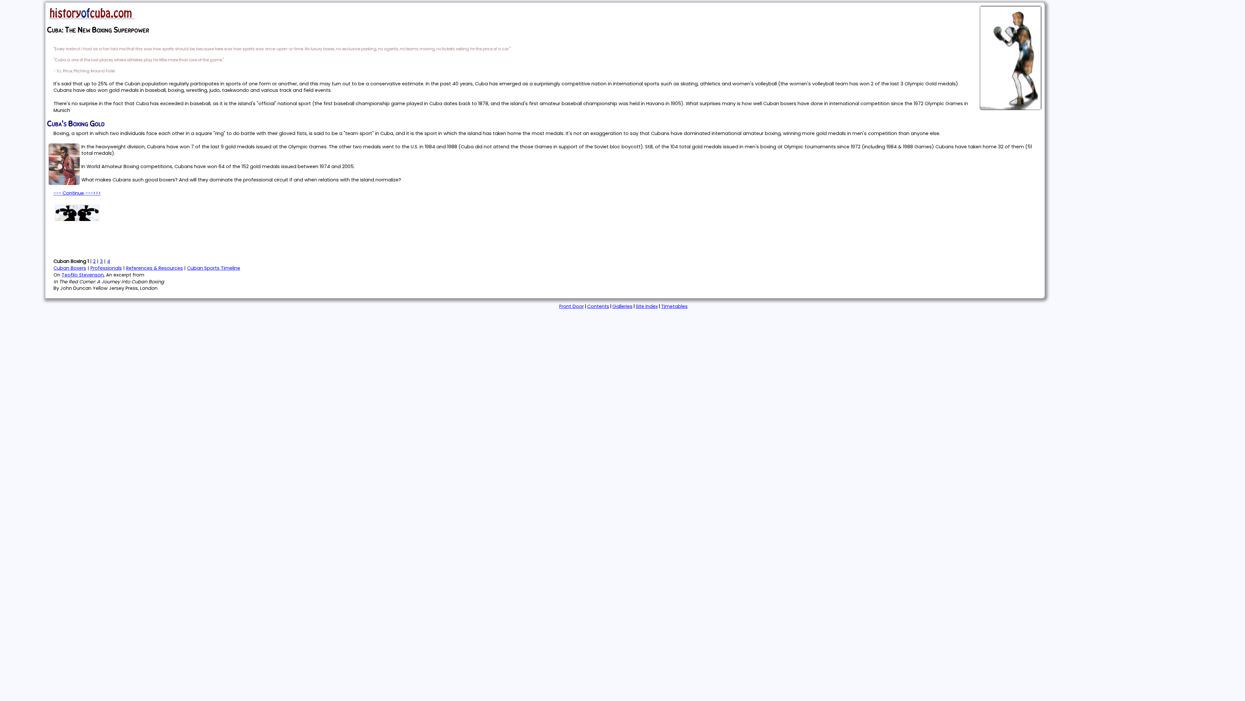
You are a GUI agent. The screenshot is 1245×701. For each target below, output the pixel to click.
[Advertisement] (123, 239)
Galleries (622, 306)
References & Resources (154, 268)
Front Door (571, 306)
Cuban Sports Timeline (213, 268)
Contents (598, 306)
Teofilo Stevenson (83, 275)
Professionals (106, 268)
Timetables (674, 306)
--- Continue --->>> (77, 193)
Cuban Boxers (69, 268)
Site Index (647, 306)
